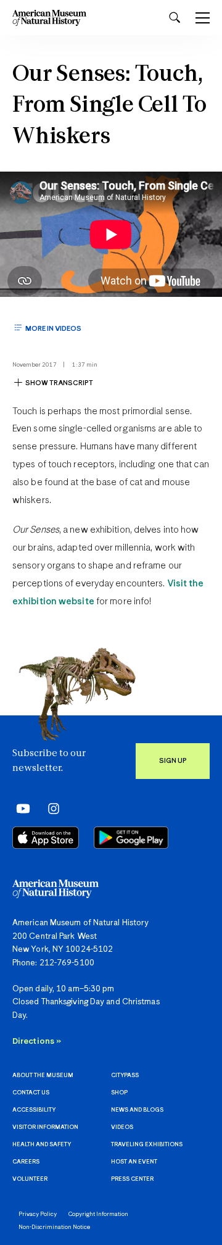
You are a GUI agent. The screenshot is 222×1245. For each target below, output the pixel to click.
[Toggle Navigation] (202, 17)
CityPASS (125, 1075)
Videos (122, 1127)
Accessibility (34, 1110)
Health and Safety (41, 1144)
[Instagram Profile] (50, 808)
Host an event (134, 1162)
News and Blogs (137, 1110)
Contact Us (30, 1093)
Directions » (36, 1042)
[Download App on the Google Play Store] (131, 838)
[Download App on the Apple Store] (45, 838)
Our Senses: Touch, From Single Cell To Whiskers (109, 106)
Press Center (132, 1179)
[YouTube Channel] (20, 808)
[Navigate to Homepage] (49, 17)
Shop (119, 1093)
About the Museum (42, 1075)
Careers (25, 1162)
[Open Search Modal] (174, 18)
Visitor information (45, 1127)
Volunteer (29, 1179)
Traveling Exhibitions (147, 1144)
